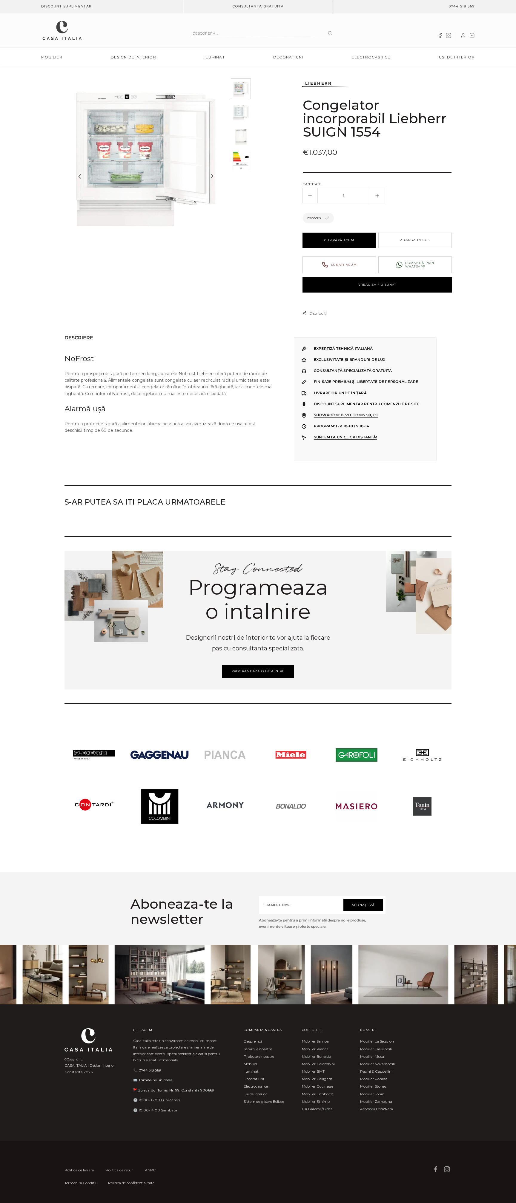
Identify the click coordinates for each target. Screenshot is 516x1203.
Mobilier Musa (372, 1056)
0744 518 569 (462, 6)
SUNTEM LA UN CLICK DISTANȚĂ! (345, 437)
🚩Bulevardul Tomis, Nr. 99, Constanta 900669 (173, 1090)
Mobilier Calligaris (317, 1079)
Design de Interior (133, 57)
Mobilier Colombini (318, 1064)
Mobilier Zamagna (376, 1101)
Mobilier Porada (373, 1079)
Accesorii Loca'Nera (376, 1109)
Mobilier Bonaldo (316, 1056)
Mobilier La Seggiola (377, 1041)
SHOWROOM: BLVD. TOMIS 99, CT (346, 415)
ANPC (150, 1170)
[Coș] (472, 37)
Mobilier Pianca (315, 1049)
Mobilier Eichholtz (317, 1094)
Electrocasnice (371, 57)
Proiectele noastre (259, 1056)
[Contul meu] (463, 37)
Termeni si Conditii (80, 1183)
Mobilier (51, 57)
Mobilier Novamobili (377, 1064)
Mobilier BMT (313, 1071)
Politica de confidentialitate (131, 1183)
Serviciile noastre (258, 1049)
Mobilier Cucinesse (317, 1086)
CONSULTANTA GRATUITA (258, 6)
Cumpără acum (339, 240)
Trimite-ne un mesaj (156, 1080)
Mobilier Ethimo (316, 1101)
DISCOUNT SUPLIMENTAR (66, 6)
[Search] (330, 33)
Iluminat (215, 57)
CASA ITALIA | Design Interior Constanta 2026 (89, 1068)
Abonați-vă (363, 905)
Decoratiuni (288, 57)
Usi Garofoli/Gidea (317, 1109)
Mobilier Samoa (315, 1041)
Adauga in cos (415, 240)
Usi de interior (457, 57)
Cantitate (312, 184)
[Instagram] (448, 37)
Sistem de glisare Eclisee (264, 1101)
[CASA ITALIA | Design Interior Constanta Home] (62, 30)
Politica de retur (119, 1170)
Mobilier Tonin (372, 1094)
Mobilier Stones (373, 1086)
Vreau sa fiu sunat (377, 285)
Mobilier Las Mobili (376, 1049)
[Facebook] (440, 37)
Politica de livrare (79, 1170)
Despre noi (253, 1041)
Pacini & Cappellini (376, 1071)
